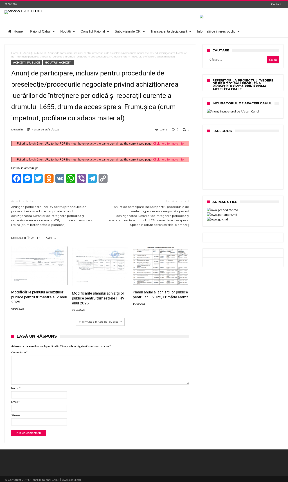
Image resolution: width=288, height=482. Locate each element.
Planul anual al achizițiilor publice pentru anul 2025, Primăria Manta (161, 294)
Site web (16, 415)
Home (14, 53)
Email (15, 401)
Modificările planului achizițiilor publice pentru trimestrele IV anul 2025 (39, 297)
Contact (276, 4)
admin (19, 129)
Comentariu (19, 352)
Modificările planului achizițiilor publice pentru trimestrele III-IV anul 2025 (98, 298)
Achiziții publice (33, 53)
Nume (15, 388)
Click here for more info (168, 143)
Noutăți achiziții (58, 62)
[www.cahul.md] (23, 10)
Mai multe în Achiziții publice (34, 238)
